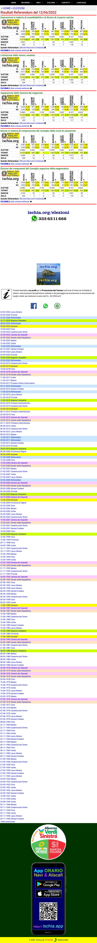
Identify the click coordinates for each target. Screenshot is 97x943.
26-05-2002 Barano (8, 508)
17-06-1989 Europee (9, 605)
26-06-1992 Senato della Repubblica (15, 579)
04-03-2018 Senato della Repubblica (15, 375)
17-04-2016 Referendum (10, 392)
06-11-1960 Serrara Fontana (12, 756)
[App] (48, 899)
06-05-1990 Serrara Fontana (12, 591)
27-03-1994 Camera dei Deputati (14, 562)
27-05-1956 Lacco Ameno (11, 770)
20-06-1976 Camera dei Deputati (14, 673)
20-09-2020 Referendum (10, 360)
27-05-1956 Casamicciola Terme (13, 762)
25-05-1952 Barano (8, 779)
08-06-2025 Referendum (10, 323)
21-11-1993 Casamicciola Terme (13, 571)
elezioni (19, 8)
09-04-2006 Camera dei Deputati (14, 483)
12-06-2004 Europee (9, 500)
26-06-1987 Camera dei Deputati (14, 608)
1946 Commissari (7, 821)
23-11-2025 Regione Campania (13, 320)
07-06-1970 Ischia (8, 713)
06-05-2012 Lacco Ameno (11, 431)
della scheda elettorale (15, 50)
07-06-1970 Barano (8, 708)
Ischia (50, 940)
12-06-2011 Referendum (10, 437)
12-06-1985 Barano (8, 614)
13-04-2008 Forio (7, 460)
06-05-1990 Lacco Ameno (11, 588)
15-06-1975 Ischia (8, 688)
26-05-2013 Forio (7, 414)
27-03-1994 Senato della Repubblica (15, 565)
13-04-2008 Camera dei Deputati (14, 463)
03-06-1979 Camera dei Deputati (14, 668)
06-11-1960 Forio (7, 747)
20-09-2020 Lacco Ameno (11, 352)
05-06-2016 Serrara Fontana (12, 389)
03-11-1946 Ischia (8, 813)
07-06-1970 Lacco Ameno (11, 716)
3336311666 (62, 940)
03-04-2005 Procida (8, 491)
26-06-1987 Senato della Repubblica (15, 611)
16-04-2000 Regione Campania (13, 534)
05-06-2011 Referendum (10, 440)
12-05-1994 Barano (8, 554)
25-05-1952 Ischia (8, 787)
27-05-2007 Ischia (8, 474)
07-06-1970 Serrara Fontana (12, 719)
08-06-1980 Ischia (8, 659)
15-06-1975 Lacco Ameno (11, 691)
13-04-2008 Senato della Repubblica (15, 466)
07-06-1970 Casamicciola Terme (13, 710)
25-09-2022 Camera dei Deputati (14, 335)
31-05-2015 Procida (8, 397)
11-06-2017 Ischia (8, 377)
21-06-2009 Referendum (10, 457)
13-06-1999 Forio (7, 537)
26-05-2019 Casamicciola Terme (13, 363)
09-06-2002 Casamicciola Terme (13, 517)
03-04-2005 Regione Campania (13, 494)
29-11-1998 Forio (7, 542)
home (7, 8)
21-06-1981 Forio (7, 648)
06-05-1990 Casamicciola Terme (13, 597)
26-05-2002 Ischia (8, 511)
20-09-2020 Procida (8, 355)
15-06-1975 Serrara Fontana (12, 693)
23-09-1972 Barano (8, 696)
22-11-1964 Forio (7, 730)
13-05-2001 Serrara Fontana (12, 528)
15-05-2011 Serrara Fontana (12, 443)
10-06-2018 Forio (7, 369)
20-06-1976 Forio (7, 679)
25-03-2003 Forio (7, 505)
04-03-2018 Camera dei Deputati (14, 372)
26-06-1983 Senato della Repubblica (15, 642)
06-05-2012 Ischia (8, 426)
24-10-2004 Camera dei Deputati (14, 497)
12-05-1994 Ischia (8, 560)
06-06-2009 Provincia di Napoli (13, 451)
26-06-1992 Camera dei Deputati (14, 577)
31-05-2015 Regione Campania (13, 400)
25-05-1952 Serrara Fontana (12, 793)
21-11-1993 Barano (8, 568)
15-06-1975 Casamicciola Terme (13, 685)
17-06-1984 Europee (9, 636)
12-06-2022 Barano (8, 340)
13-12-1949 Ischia (8, 799)
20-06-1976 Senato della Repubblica (15, 676)
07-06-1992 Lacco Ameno (11, 585)
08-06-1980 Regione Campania (13, 651)
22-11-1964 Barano (8, 725)
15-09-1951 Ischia (8, 796)
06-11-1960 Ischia (8, 750)
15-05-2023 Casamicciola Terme (13, 332)
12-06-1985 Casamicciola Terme (13, 617)
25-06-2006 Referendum (10, 480)
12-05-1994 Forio (7, 557)
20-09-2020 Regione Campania (13, 357)
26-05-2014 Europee (9, 409)
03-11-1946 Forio (7, 810)
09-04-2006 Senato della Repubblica (15, 486)
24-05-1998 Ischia (8, 545)
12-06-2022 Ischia (8, 343)
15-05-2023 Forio (7, 329)
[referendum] (48, 842)
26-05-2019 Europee (9, 366)
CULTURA (51, 3)
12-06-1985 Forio (7, 619)
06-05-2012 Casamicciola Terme (13, 429)
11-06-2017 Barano (8, 380)
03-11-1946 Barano (8, 804)
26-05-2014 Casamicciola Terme (13, 406)
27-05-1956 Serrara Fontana (12, 773)
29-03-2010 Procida (8, 446)
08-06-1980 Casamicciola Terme (13, 656)
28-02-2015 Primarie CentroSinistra (15, 403)
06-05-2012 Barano (8, 434)
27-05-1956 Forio (7, 765)
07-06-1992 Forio (7, 582)
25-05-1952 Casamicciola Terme (13, 782)
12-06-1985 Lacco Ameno (11, 628)
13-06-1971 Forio (7, 705)
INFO (38, 3)
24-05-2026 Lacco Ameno (11, 312)
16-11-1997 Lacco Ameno (11, 551)
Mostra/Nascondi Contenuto (32, 47)
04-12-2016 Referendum (10, 386)
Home (13, 3)
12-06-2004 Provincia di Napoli (13, 503)
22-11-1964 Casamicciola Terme (13, 728)
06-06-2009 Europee (9, 454)
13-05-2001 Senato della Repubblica (15, 523)
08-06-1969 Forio (7, 722)
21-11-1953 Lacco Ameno (11, 776)
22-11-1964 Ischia (8, 733)
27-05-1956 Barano (8, 759)
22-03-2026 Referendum (10, 318)
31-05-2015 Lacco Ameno (11, 394)
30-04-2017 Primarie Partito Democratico (17, 383)
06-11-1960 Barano (8, 742)
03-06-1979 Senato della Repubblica (15, 671)
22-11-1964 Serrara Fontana (12, 739)
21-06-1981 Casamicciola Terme (13, 645)
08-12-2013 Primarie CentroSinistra (15, 412)
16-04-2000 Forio (7, 531)
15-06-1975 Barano (8, 682)
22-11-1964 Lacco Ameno (11, 736)
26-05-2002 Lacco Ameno (11, 514)
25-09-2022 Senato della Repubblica (15, 338)
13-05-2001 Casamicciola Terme (13, 525)
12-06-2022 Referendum (10, 346)
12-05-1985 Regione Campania (13, 631)
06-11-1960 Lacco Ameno (11, 753)
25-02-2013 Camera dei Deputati (14, 417)
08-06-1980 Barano (8, 654)
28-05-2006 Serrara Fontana (12, 488)
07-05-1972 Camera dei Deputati (14, 699)
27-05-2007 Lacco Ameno (11, 477)
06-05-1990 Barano (8, 594)
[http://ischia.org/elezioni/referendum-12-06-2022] (57, 306)
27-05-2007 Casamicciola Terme (13, 471)
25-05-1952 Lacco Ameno (11, 790)
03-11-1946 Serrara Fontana (12, 819)
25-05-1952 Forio (7, 784)
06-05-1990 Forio (7, 599)
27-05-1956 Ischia (8, 767)
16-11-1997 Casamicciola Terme (13, 548)
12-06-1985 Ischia (8, 622)
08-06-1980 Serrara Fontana (12, 665)
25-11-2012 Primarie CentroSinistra (15, 423)
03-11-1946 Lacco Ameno (11, 816)
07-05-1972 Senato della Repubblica (15, 702)
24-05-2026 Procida (8, 315)
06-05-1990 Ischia (8, 602)
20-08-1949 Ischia (8, 802)
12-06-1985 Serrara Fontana (12, 625)
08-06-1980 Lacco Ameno (11, 662)
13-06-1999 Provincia (9, 540)
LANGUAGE (81, 3)
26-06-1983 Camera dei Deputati (14, 639)
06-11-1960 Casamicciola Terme (13, 745)
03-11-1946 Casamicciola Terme (13, 807)
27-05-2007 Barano (8, 468)
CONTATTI (66, 3)
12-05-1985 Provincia (9, 634)
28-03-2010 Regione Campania (13, 449)
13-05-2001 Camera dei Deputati (14, 520)
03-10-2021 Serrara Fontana (12, 349)
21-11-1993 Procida (8, 574)
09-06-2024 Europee (9, 326)
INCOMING (25, 3)
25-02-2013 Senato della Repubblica (15, 420)
